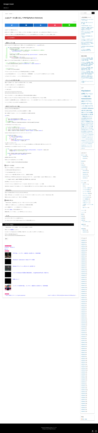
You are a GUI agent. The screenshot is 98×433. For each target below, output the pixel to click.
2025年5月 (83, 259)
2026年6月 (83, 242)
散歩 (82, 214)
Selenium (7, 247)
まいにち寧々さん (86, 221)
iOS (91, 134)
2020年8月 (83, 350)
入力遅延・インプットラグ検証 (87, 126)
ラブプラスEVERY (86, 197)
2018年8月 (83, 397)
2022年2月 (83, 315)
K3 (90, 118)
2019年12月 (83, 366)
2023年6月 (83, 291)
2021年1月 (83, 340)
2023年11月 (83, 289)
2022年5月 (83, 309)
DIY (82, 163)
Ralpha (11, 209)
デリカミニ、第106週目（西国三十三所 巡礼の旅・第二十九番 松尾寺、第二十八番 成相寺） (87, 73)
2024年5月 (83, 279)
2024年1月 (83, 285)
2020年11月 (83, 344)
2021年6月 (83, 330)
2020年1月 (83, 364)
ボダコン (87, 128)
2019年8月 (83, 374)
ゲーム (82, 182)
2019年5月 (83, 379)
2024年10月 (83, 273)
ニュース (83, 212)
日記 (82, 216)
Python (6, 249)
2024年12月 (83, 269)
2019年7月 (83, 376)
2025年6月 (83, 258)
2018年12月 (83, 389)
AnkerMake (83, 140)
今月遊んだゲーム (86, 202)
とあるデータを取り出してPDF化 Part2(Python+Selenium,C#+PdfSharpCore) (62, 295)
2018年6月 (83, 401)
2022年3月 (83, 313)
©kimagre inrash (45, 428)
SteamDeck (85, 174)
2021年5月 (83, 332)
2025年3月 (83, 263)
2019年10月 (83, 370)
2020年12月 (83, 342)
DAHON (84, 119)
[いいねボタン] (6, 239)
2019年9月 (83, 372)
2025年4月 (83, 261)
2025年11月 (83, 248)
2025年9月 (83, 252)
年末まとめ (90, 146)
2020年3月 (83, 360)
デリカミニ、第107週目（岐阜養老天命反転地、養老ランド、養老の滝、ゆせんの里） (87, 68)
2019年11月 (83, 368)
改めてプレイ (85, 207)
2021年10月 (83, 322)
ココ (38, 45)
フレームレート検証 (86, 193)
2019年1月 (83, 387)
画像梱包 (12, 229)
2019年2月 (83, 385)
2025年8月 (83, 254)
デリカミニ (85, 225)
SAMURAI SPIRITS (84, 146)
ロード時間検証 (87, 121)
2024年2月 (83, 283)
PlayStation (83, 145)
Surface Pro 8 (85, 176)
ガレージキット (84, 180)
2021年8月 (83, 326)
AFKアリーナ (85, 184)
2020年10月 (83, 346)
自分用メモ (12, 247)
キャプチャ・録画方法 (87, 187)
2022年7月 (83, 305)
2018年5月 (83, 403)
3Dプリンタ (86, 137)
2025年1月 (83, 267)
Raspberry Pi (86, 132)
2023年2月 (83, 295)
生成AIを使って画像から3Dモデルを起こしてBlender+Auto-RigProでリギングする (87, 28)
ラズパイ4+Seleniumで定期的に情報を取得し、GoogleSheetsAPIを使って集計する (31, 272)
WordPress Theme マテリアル (51, 427)
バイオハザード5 (89, 145)
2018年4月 (83, 405)
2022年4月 (83, 311)
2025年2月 (83, 265)
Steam (85, 129)
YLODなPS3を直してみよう (86, 25)
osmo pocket (85, 170)
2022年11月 (83, 301)
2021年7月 (83, 328)
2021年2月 (83, 338)
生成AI (82, 220)
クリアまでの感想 (86, 189)
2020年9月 (83, 348)
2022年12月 (83, 299)
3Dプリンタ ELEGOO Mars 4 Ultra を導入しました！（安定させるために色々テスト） (87, 43)
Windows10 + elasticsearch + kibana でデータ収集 (24, 259)
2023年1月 (83, 297)
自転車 (86, 118)
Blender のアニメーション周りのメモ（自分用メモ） (24, 266)
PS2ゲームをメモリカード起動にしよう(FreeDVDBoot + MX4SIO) (87, 33)
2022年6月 (83, 307)
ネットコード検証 (86, 191)
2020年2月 (83, 362)
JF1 (86, 110)
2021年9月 (83, 324)
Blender (82, 161)
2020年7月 (83, 352)
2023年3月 (83, 293)
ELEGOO (84, 158)
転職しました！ (16, 279)
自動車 (82, 224)
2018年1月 (83, 411)
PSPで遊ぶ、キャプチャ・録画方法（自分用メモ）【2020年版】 (27, 253)
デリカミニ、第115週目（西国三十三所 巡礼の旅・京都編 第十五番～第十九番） (87, 59)
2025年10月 (83, 250)
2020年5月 (83, 356)
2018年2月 (83, 409)
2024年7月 (83, 277)
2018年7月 (83, 399)
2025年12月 (83, 246)
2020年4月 (83, 358)
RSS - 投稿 (84, 419)
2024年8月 (83, 275)
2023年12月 (83, 287)
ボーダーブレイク (86, 195)
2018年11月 (83, 391)
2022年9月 (83, 303)
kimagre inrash (9, 4)
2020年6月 (83, 354)
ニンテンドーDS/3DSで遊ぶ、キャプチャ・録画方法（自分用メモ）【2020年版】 (30, 285)
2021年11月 (83, 320)
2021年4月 (83, 334)
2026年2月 (83, 244)
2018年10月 (83, 393)
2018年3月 (83, 407)
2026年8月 (83, 240)
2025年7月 (83, 256)
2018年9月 (83, 395)
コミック (83, 210)
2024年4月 (83, 281)
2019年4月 (83, 381)
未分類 (82, 218)
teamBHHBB (83, 167)
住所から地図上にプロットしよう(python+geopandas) (15, 295)
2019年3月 (83, 383)
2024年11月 (83, 271)
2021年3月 (83, 336)
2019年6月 (83, 377)
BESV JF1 (84, 230)
